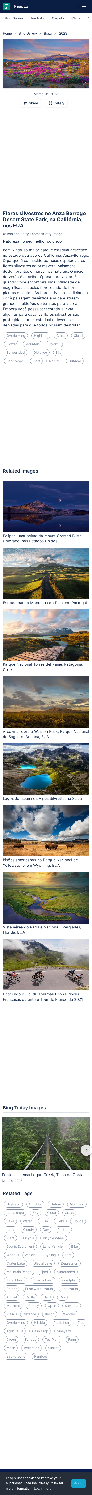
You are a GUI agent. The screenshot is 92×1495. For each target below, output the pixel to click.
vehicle (30, 1255)
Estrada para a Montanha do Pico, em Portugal (45, 602)
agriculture (15, 1331)
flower (12, 344)
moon (11, 1348)
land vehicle (53, 1246)
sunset (53, 1348)
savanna (71, 1306)
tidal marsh (16, 1280)
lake (10, 1221)
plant (36, 361)
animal (12, 1297)
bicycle (28, 1238)
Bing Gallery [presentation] (14, 18)
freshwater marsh (39, 1289)
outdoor (74, 361)
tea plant (52, 1339)
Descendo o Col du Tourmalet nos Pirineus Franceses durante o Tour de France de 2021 (43, 997)
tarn (68, 1255)
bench (49, 1314)
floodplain (69, 1280)
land (10, 1229)
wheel (11, 1255)
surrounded (16, 352)
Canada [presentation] (58, 18)
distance (40, 352)
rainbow (40, 1356)
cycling (50, 1255)
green (11, 1339)
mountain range (19, 1272)
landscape (15, 361)
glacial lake (42, 1263)
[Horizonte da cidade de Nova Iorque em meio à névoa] (84, 63)
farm (72, 1339)
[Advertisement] (46, 161)
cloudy (28, 1229)
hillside (39, 1322)
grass (60, 336)
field (60, 1221)
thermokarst (43, 1280)
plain (10, 1314)
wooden (69, 1314)
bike (74, 1246)
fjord (44, 1272)
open (52, 1306)
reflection (31, 1348)
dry (62, 1297)
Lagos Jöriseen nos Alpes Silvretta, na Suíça (42, 798)
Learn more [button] (42, 1488)
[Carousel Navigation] (46, 1153)
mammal (13, 1306)
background (16, 1356)
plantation (61, 1322)
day (46, 1229)
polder (12, 1289)
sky (59, 352)
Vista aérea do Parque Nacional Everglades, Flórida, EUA (42, 930)
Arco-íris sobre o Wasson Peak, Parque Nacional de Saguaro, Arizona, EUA (46, 734)
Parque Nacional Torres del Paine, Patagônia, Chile (43, 667)
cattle (30, 1297)
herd (47, 1297)
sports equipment (20, 1246)
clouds (78, 1221)
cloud (78, 336)
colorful (54, 344)
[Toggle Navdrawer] (83, 6)
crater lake (16, 1263)
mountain (32, 344)
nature (54, 361)
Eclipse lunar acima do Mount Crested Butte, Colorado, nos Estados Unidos (43, 538)
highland (41, 336)
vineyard (64, 1331)
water (27, 1221)
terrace (30, 1339)
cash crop (40, 1331)
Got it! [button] (78, 1483)
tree (81, 1322)
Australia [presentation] (37, 18)
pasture (63, 1229)
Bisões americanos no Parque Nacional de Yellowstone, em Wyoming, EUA (40, 863)
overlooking (16, 336)
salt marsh (70, 1289)
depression (69, 1263)
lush (44, 1221)
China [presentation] (75, 18)
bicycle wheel (53, 1238)
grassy (33, 1306)
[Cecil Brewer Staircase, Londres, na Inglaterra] (7, 63)
